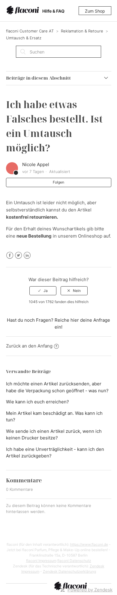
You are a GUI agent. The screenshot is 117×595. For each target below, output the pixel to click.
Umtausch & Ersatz (23, 37)
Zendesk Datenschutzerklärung (69, 571)
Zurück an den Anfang (29, 346)
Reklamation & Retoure (82, 31)
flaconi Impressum (41, 560)
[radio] (42, 290)
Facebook (10, 255)
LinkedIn (27, 255)
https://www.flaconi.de (89, 544)
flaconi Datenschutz (74, 560)
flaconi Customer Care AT (30, 31)
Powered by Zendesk (90, 590)
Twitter (18, 255)
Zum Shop (95, 11)
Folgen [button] (58, 182)
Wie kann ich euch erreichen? (37, 402)
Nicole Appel (35, 164)
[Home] (23, 10)
